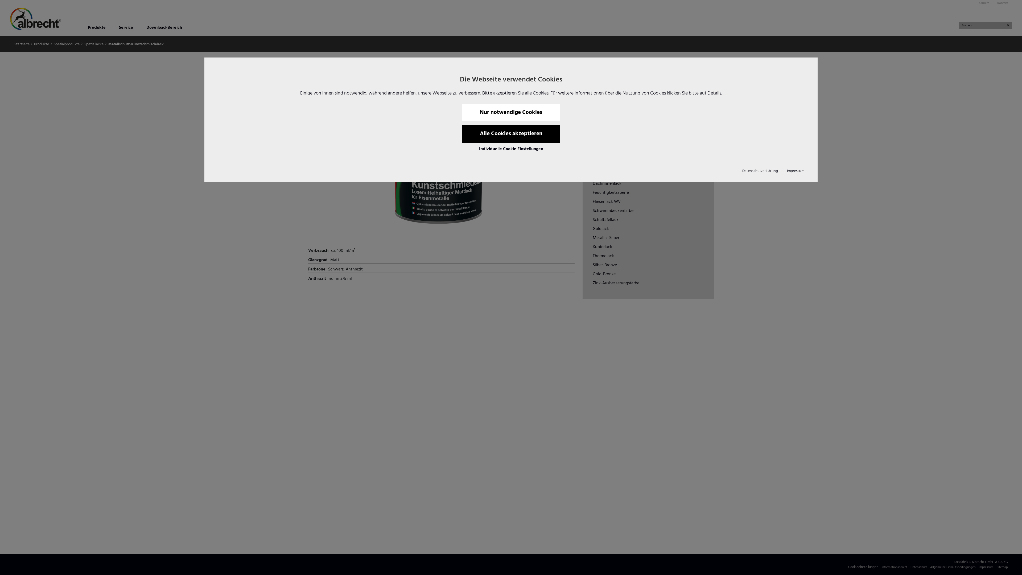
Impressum (795, 171)
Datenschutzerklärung (760, 171)
